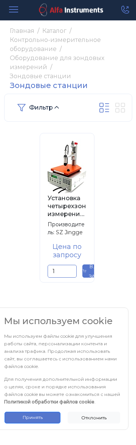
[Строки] (104, 108)
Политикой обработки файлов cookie (49, 402)
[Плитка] (120, 108)
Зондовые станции (40, 76)
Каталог (54, 30)
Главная (22, 30)
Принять (33, 417)
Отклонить (94, 417)
